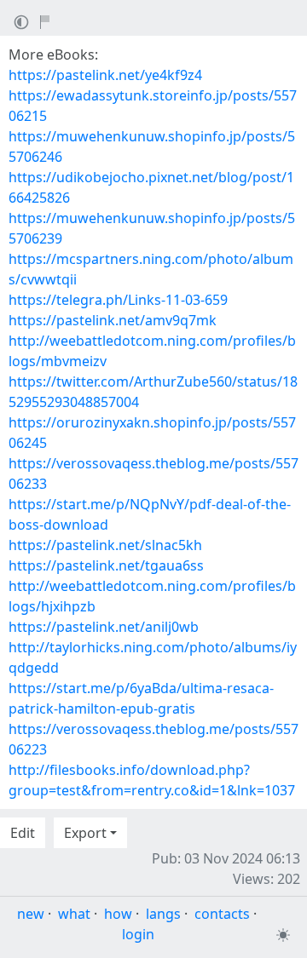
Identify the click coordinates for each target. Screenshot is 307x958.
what (74, 913)
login (138, 934)
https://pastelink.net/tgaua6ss (106, 565)
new (30, 913)
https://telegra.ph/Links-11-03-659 (118, 299)
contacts (222, 913)
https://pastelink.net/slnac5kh (105, 545)
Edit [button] (22, 832)
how (118, 913)
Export (85, 832)
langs (163, 913)
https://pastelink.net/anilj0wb (104, 626)
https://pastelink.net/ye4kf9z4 (105, 75)
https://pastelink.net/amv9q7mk (113, 320)
